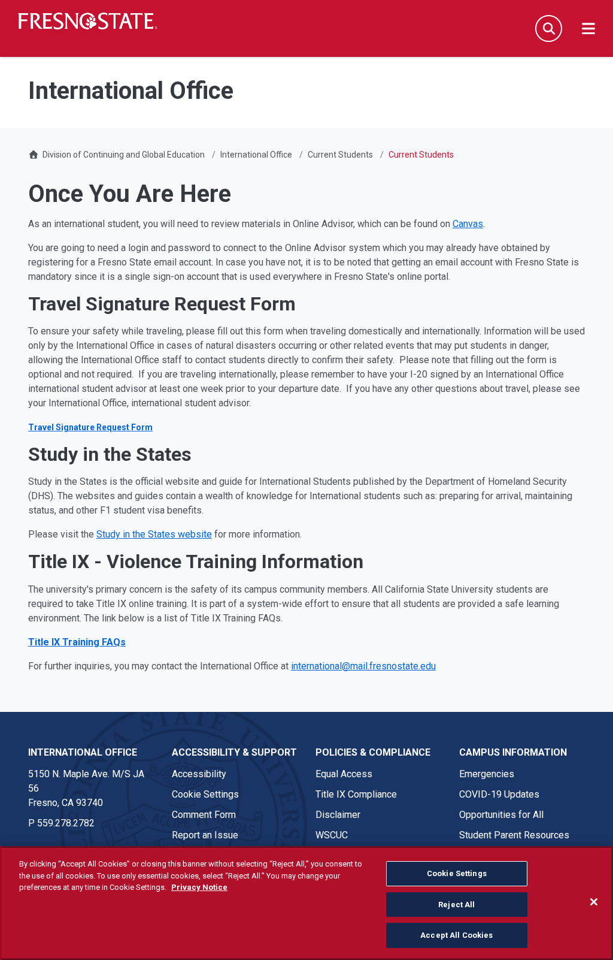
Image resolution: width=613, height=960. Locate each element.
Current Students (340, 154)
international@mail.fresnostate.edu (363, 666)
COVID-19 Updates (499, 794)
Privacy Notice (199, 887)
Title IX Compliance (356, 794)
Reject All (456, 904)
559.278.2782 (66, 823)
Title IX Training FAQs (77, 642)
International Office (256, 154)
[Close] (594, 902)
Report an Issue (205, 835)
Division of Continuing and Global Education (124, 154)
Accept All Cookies (456, 935)
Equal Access (343, 774)
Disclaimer (337, 814)
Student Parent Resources (514, 835)
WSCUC (331, 835)
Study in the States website (154, 534)
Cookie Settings (205, 794)
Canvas (468, 224)
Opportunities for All (501, 814)
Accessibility (199, 774)
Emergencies (486, 774)
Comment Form (204, 814)
